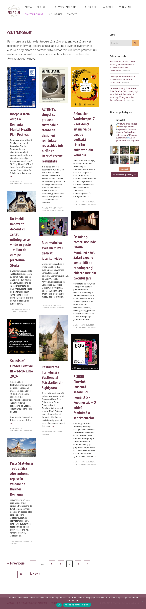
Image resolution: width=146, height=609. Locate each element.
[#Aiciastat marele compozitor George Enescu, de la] (124, 160)
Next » (35, 574)
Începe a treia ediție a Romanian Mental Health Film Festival (20, 124)
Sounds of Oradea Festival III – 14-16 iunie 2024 (21, 368)
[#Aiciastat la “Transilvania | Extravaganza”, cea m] (134, 160)
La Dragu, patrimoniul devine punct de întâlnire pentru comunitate (122, 79)
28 (21, 574)
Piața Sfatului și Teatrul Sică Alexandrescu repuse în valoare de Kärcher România (21, 478)
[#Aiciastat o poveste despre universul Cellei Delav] (114, 150)
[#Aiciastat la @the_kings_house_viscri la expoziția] (134, 150)
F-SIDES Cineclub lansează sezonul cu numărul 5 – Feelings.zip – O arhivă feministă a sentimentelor (84, 397)
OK (59, 605)
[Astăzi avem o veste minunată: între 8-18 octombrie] (114, 160)
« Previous (16, 563)
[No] (142, 601)
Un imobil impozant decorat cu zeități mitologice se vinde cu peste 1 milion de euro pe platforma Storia (20, 242)
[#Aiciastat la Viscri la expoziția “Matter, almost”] (124, 150)
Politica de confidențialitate (77, 605)
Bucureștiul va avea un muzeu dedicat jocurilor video (52, 250)
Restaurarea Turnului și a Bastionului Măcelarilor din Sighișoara (52, 377)
